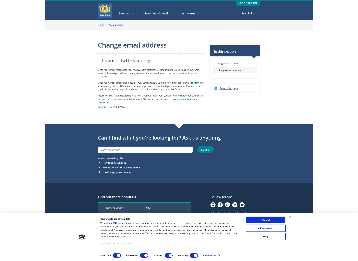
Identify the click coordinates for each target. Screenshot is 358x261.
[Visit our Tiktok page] (227, 204)
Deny (265, 236)
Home (101, 25)
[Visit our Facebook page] (220, 204)
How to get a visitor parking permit (121, 167)
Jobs (148, 207)
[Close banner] (290, 217)
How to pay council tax (115, 162)
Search (246, 13)
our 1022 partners (118, 223)
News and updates (115, 207)
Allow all (266, 220)
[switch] (144, 255)
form (196, 82)
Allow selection (265, 228)
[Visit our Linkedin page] (234, 204)
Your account (116, 25)
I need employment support (117, 172)
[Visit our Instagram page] (212, 204)
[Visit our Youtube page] (242, 204)
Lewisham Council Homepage (105, 11)
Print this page (229, 88)
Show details (209, 255)
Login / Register (247, 2)
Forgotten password (228, 63)
